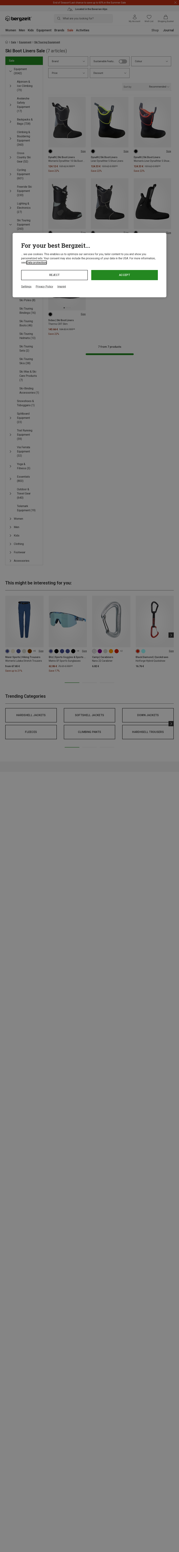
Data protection (36, 262)
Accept (124, 275)
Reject (54, 275)
